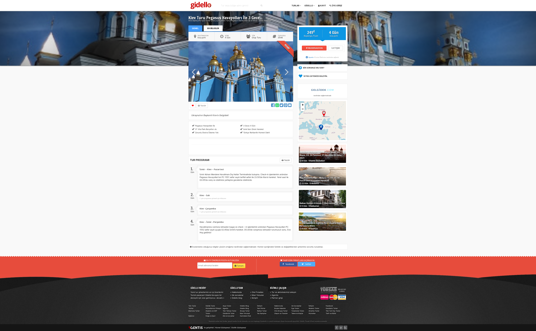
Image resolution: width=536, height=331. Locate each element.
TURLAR (296, 5)
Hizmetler (312, 313)
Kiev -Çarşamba (208, 208)
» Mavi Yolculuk (257, 295)
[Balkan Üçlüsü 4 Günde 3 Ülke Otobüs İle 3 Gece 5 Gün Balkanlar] (322, 199)
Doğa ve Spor (211, 316)
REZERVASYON (315, 48)
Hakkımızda (278, 306)
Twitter (190, 308)
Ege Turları (295, 308)
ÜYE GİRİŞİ (336, 5)
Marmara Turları (194, 311)
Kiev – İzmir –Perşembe (212, 222)
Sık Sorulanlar (296, 306)
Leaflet (343, 139)
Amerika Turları (314, 311)
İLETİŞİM (336, 48)
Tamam (240, 266)
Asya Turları (227, 306)
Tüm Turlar (192, 306)
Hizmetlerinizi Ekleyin (213, 308)
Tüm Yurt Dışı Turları (333, 311)
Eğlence (191, 316)
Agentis (310, 57)
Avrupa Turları (245, 311)
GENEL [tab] (195, 28)
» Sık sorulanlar (236, 295)
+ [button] (303, 105)
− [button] (303, 109)
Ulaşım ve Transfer (281, 313)
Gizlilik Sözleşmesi (238, 328)
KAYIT (323, 5)
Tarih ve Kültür (331, 313)
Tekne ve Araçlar (297, 313)
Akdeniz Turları (314, 308)
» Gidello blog (236, 298)
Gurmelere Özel (245, 316)
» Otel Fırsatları (256, 292)
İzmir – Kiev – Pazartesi (212, 169)
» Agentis (274, 295)
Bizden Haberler (280, 308)
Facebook (329, 306)
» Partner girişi (276, 298)
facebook (289, 264)
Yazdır (203, 105)
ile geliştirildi (208, 328)
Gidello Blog (244, 306)
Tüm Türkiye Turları (229, 311)
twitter (307, 264)
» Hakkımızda (236, 292)
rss (345, 327)
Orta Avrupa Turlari (281, 311)
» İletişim (254, 298)
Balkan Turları (262, 311)
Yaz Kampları (261, 313)
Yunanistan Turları (297, 311)
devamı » (220, 298)
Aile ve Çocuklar (228, 316)
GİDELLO (308, 5)
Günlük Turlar (210, 306)
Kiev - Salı (205, 195)
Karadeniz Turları (332, 308)
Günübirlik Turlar (228, 313)
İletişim (259, 306)
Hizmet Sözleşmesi (222, 328)
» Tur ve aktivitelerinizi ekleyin (283, 292)
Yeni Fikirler (261, 308)
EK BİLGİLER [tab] (213, 28)
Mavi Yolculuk (245, 313)
